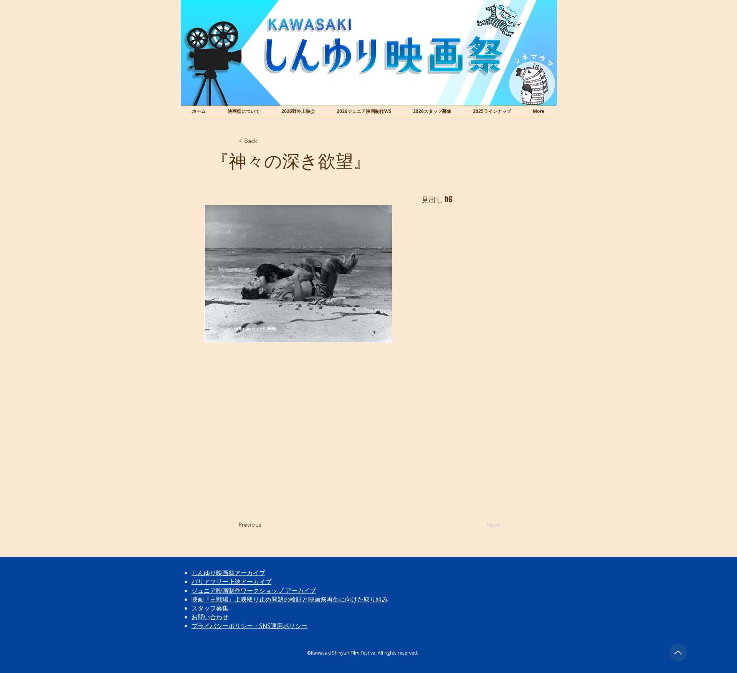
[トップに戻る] (678, 652)
